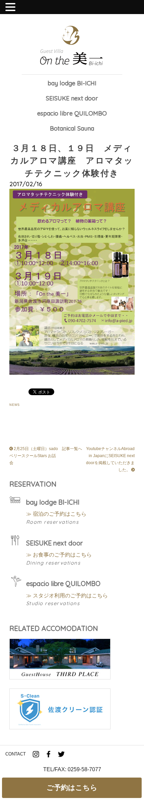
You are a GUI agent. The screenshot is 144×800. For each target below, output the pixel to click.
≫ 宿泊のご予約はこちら (56, 513)
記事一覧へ (72, 448)
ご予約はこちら (72, 787)
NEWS (14, 405)
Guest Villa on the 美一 (72, 45)
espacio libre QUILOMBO (72, 113)
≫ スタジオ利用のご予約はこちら (67, 595)
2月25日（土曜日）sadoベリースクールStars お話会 (33, 455)
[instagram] (35, 754)
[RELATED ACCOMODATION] (60, 677)
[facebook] (48, 754)
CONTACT (15, 753)
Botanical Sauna (72, 128)
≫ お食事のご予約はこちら (59, 554)
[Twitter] (61, 754)
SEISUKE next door (72, 98)
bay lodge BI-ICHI (72, 83)
